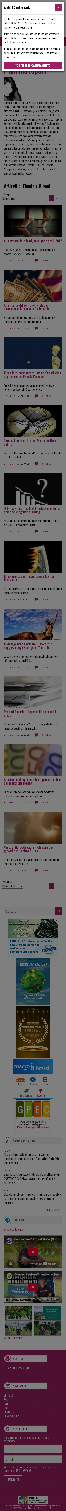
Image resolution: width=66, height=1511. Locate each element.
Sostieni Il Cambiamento (33, 65)
